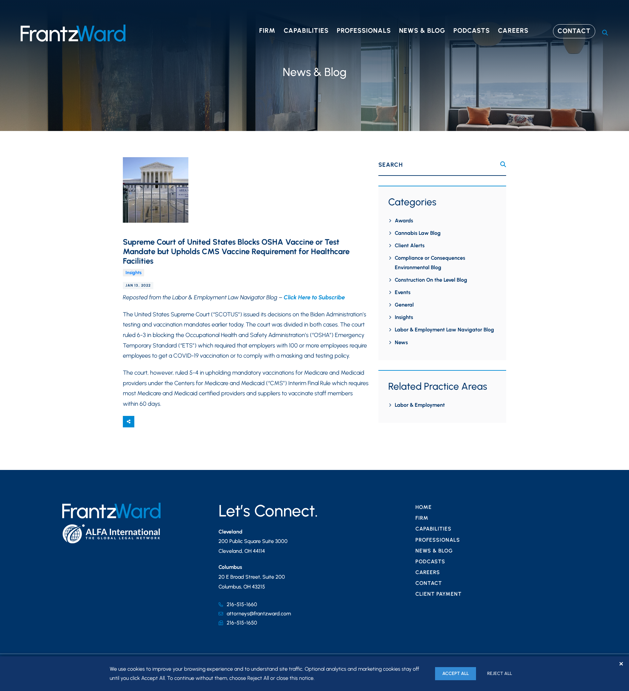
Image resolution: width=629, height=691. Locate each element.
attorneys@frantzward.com (259, 613)
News (401, 342)
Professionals (364, 30)
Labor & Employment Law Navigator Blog (444, 330)
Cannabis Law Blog (418, 233)
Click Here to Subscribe (314, 297)
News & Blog (422, 30)
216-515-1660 (242, 604)
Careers (513, 30)
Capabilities (306, 30)
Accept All (455, 673)
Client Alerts (410, 245)
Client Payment (438, 594)
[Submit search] (503, 164)
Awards (404, 220)
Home (423, 507)
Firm (267, 30)
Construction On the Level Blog (431, 280)
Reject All (499, 673)
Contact (574, 31)
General (404, 305)
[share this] (128, 421)
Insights (133, 272)
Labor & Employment (420, 405)
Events (402, 292)
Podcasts (471, 30)
